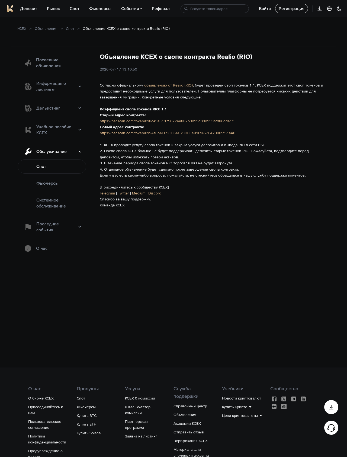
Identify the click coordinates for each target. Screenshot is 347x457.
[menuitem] (51, 63)
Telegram (107, 193)
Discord (154, 193)
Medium (138, 193)
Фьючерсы (47, 183)
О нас (41, 248)
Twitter (123, 193)
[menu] (51, 154)
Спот (70, 28)
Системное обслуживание (51, 203)
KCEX (21, 28)
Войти (265, 8)
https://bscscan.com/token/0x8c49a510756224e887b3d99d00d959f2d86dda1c (167, 121)
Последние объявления (48, 63)
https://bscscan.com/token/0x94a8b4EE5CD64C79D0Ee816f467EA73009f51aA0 (167, 132)
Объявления (46, 28)
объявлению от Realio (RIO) (168, 85)
